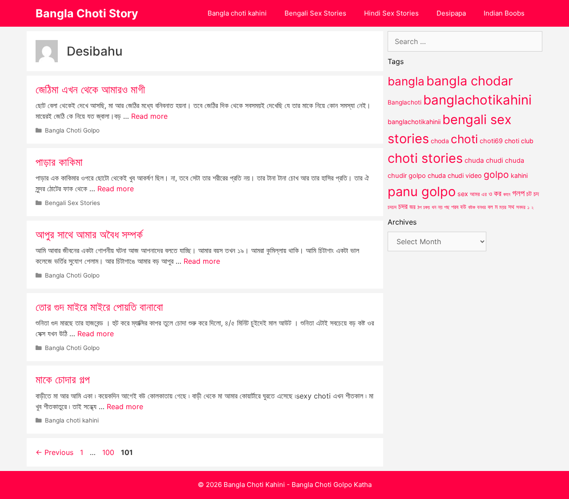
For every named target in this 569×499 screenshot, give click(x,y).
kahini (519, 175)
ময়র (502, 207)
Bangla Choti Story (87, 13)
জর (412, 206)
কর (497, 193)
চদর (403, 206)
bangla (406, 81)
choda (440, 141)
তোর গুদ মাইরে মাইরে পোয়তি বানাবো (99, 307)
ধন (434, 207)
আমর (475, 193)
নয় (440, 207)
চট (529, 193)
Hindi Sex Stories (391, 13)
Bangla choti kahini (237, 13)
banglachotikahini (477, 100)
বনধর (481, 207)
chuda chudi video (455, 175)
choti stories (425, 158)
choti (464, 139)
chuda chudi (484, 160)
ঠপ (419, 207)
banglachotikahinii (414, 121)
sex (462, 193)
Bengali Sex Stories (315, 13)
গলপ (518, 193)
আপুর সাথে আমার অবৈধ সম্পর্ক (89, 234)
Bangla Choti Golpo (72, 130)
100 (109, 452)
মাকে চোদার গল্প (63, 379)
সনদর (520, 207)
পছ (446, 207)
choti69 (491, 141)
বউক (471, 207)
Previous (54, 452)
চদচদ (392, 207)
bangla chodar (469, 81)
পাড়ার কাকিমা (59, 162)
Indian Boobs (504, 13)
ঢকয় (426, 207)
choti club (519, 141)
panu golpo (422, 191)
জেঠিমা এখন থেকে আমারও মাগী (90, 89)
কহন (506, 194)
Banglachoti (404, 102)
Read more (149, 116)
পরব (454, 206)
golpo (496, 174)
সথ (511, 206)
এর (484, 194)
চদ (536, 194)
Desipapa (451, 13)
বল (490, 206)
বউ (463, 206)
